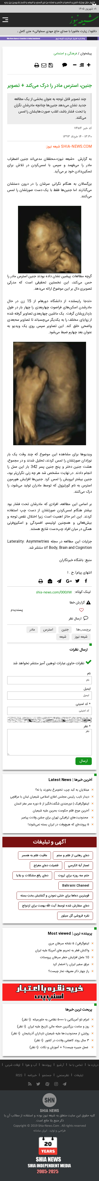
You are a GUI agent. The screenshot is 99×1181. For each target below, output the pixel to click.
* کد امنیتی (83, 704)
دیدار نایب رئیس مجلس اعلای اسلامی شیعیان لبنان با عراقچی (49, 796)
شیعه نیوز (81, 637)
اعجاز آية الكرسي (78, 865)
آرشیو (60, 1065)
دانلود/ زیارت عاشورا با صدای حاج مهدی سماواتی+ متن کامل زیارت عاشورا (49, 31)
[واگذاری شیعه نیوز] (49, 38)
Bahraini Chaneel (75, 885)
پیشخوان (86, 53)
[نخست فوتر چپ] (49, 1155)
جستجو (46, 1075)
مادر (32, 630)
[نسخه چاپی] (36, 65)
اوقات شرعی (12, 1065)
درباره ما (93, 1065)
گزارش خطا (77, 603)
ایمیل (87, 689)
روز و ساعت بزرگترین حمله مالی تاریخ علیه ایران (53, 1026)
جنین (65, 630)
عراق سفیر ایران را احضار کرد (71, 964)
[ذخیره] (51, 65)
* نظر (87, 726)
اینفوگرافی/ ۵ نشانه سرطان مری (69, 943)
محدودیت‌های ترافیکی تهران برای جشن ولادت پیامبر (55, 817)
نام (89, 673)
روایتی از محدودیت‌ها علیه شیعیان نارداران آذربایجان (50, 1033)
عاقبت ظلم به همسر (34, 855)
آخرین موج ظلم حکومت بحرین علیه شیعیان (61, 810)
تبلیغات (78, 1075)
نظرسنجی (63, 1075)
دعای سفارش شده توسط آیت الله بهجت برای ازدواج (55, 905)
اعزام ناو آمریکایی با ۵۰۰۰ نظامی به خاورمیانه (55, 1019)
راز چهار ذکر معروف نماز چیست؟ (68, 971)
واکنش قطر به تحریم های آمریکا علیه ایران (62, 950)
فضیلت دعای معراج (46, 865)
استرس (48, 630)
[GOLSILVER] (49, 992)
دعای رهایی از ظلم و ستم (73, 855)
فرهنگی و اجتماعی (65, 53)
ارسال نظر (75, 619)
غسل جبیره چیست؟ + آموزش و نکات (59, 1047)
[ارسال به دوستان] (43, 65)
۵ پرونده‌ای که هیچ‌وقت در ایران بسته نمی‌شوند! (58, 824)
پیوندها (46, 1065)
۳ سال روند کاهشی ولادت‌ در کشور (61, 1040)
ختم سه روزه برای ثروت (73, 875)
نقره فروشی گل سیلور (75, 915)
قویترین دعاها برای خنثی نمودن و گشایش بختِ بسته (54, 895)
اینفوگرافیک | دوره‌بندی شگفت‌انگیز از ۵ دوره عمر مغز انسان (51, 803)
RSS (19, 1075)
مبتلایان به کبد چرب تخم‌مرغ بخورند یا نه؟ (62, 790)
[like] (49, 610)
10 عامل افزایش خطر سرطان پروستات (64, 957)
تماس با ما (76, 1065)
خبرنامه (32, 1075)
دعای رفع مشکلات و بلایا (32, 875)
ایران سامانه (40, 1130)
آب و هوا (31, 1065)
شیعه (62, 637)
